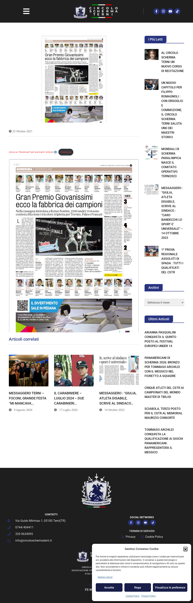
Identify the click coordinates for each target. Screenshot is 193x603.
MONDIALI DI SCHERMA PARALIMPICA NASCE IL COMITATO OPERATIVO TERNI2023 (171, 162)
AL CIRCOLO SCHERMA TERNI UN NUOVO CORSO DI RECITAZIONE (172, 62)
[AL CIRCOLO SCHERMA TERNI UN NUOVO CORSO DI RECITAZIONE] (152, 54)
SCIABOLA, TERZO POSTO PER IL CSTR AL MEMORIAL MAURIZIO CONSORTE (164, 413)
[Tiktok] (177, 11)
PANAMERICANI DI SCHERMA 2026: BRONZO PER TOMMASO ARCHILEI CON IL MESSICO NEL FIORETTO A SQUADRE (162, 367)
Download (66, 152)
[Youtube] (170, 11)
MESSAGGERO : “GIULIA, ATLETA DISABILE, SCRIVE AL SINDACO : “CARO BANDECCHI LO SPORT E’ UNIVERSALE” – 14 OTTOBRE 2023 (172, 213)
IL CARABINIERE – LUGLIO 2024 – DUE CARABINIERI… (69, 398)
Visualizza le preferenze (170, 587)
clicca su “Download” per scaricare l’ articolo (31, 152)
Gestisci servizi (105, 577)
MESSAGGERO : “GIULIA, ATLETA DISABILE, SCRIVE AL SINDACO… (117, 398)
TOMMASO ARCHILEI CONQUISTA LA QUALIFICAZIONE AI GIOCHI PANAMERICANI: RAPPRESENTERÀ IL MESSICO (164, 441)
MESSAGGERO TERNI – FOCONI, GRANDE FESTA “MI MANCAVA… (27, 398)
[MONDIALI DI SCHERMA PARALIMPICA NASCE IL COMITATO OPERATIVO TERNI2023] (152, 152)
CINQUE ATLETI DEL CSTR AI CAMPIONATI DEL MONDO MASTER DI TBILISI (164, 392)
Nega (137, 587)
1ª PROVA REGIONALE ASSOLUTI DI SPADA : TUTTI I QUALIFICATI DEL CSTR (172, 261)
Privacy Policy (148, 596)
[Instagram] (163, 11)
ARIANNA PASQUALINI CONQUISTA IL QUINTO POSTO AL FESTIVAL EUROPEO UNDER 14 (160, 339)
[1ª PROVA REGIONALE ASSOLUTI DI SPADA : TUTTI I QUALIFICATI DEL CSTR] (152, 251)
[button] (185, 549)
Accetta (109, 587)
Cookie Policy (132, 596)
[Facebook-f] (156, 11)
